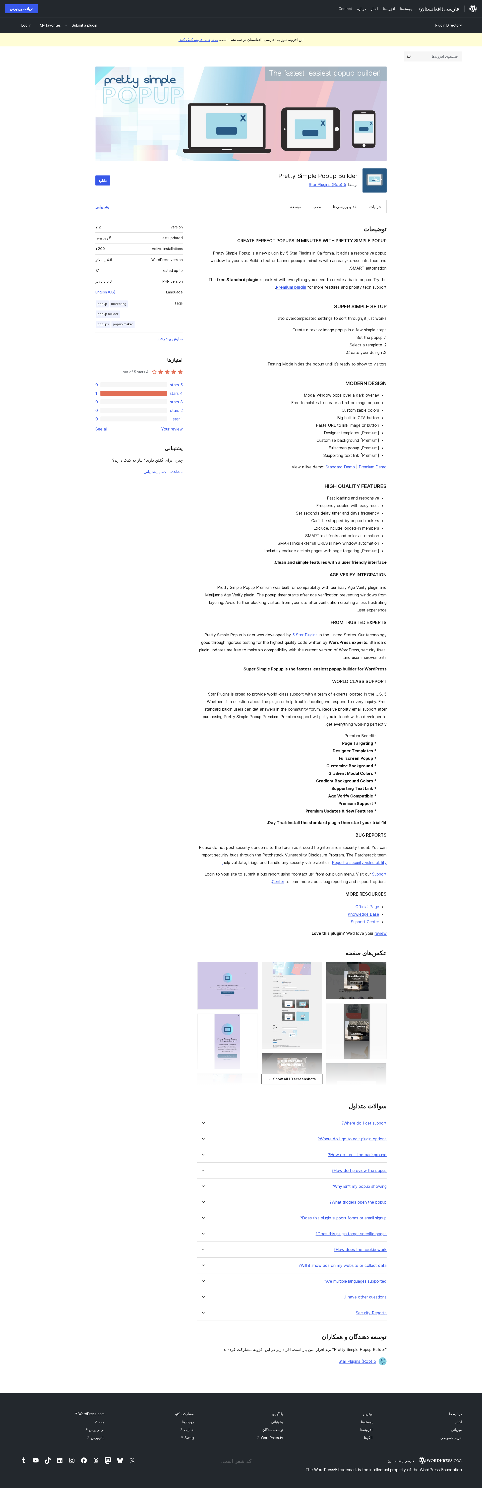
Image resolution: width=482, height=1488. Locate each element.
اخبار (458, 1422)
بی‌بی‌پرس (94, 1430)
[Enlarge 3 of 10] (379, 1069)
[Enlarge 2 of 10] (379, 1010)
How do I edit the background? (357, 1154)
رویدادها (188, 1422)
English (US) (105, 292)
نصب (317, 206)
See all (101, 428)
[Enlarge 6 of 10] (315, 1059)
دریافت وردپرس (21, 9)
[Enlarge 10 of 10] (251, 1079)
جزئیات (375, 206)
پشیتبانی (277, 1422)
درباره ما (455, 1414)
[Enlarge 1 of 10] (379, 968)
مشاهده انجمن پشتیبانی (163, 471)
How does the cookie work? (360, 1249)
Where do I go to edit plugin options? (352, 1139)
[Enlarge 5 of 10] (315, 968)
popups (103, 324)
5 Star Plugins (305, 634)
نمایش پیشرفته (170, 338)
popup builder (107, 314)
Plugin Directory (448, 25)
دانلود (103, 180)
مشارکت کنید (184, 1414)
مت (99, 1422)
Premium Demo (373, 466)
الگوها (368, 1438)
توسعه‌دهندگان (272, 1430)
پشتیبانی (102, 206)
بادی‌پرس (95, 1438)
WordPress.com (89, 1414)
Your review (172, 428)
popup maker (123, 324)
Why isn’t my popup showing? (359, 1186)
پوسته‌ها (367, 1422)
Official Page (367, 906)
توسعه (295, 206)
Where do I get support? (364, 1123)
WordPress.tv (270, 1438)
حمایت (187, 1430)
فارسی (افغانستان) (401, 1461)
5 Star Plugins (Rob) (327, 184)
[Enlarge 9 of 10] (251, 1020)
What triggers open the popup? (358, 1202)
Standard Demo (340, 466)
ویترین (368, 1414)
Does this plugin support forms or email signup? (343, 1218)
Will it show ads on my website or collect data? (343, 1265)
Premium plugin (291, 287)
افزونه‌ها (366, 1430)
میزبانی (456, 1430)
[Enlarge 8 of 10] (251, 968)
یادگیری (277, 1414)
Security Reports (371, 1313)
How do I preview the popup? (359, 1170)
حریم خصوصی (451, 1438)
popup (102, 304)
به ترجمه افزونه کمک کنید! (198, 39)
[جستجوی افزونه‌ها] (409, 56)
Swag (187, 1438)
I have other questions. (365, 1297)
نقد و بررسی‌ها (345, 206)
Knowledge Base (363, 914)
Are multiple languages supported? (355, 1281)
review (381, 933)
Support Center (365, 921)
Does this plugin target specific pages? (351, 1233)
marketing (118, 304)
